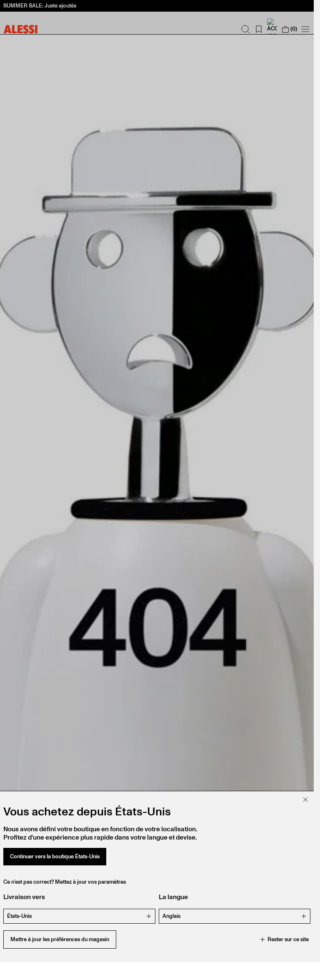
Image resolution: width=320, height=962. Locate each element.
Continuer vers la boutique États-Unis (55, 856)
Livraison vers (24, 897)
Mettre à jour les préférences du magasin (59, 939)
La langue (173, 897)
